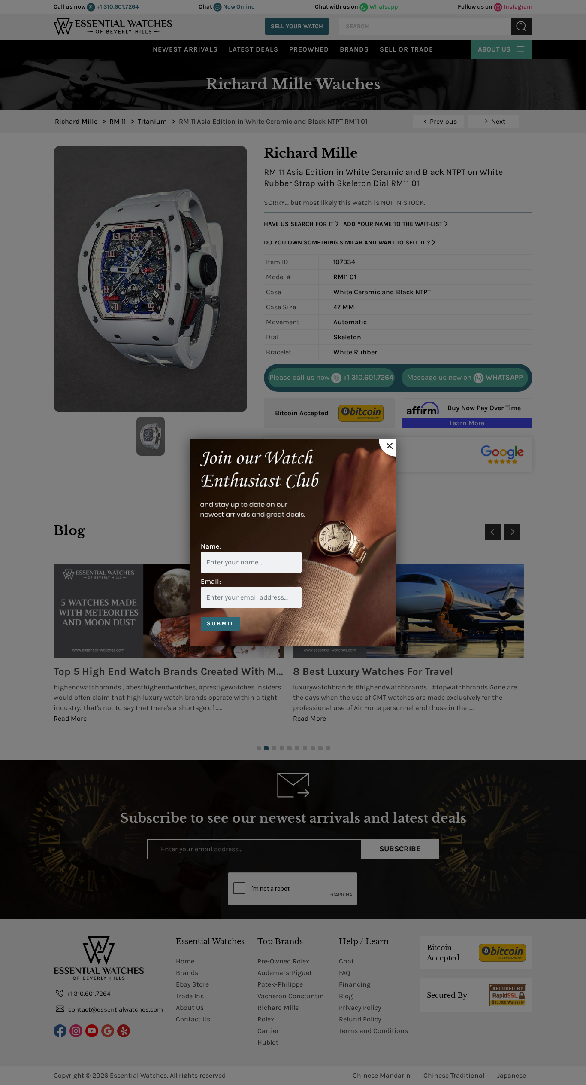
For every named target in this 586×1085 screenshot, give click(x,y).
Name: (211, 546)
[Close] (387, 448)
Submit (220, 623)
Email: (211, 581)
